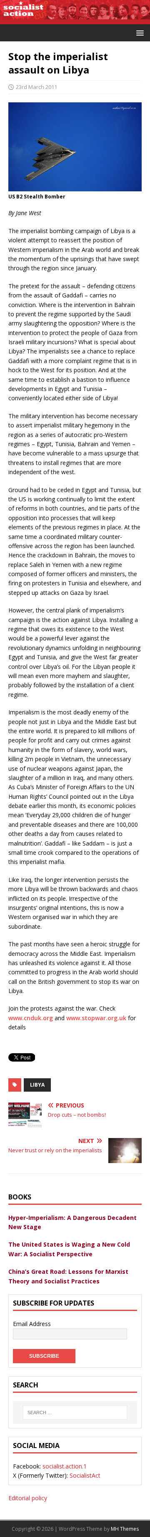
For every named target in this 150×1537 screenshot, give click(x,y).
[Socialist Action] (75, 19)
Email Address (32, 1324)
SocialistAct (85, 1475)
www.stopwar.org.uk (96, 1018)
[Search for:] (75, 1412)
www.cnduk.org (30, 1018)
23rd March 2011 (36, 87)
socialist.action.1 (64, 1466)
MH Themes (125, 1528)
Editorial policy (27, 1498)
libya (37, 1084)
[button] (138, 32)
